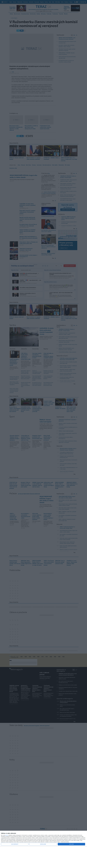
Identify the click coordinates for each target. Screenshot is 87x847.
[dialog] (43, 839)
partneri (6, 835)
